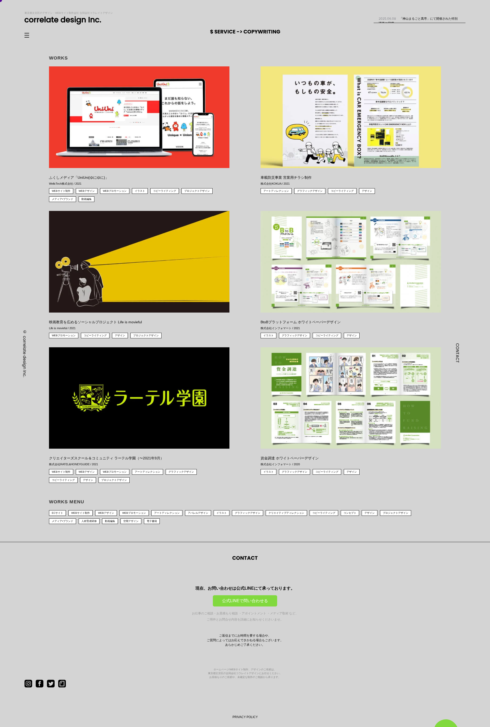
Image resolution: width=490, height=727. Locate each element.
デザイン (367, 190)
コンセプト (350, 512)
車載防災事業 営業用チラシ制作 (286, 180)
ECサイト (57, 512)
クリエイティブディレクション (286, 512)
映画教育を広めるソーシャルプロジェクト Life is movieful (95, 325)
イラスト (140, 190)
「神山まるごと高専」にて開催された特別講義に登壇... (418, 20)
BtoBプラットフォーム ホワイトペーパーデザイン (301, 325)
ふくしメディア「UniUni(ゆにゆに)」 (79, 180)
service (225, 31)
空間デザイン (131, 521)
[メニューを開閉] (30, 35)
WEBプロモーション (115, 190)
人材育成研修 (89, 521)
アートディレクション (276, 190)
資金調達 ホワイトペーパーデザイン (290, 461)
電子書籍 (152, 521)
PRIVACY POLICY (245, 717)
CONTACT (457, 353)
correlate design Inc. (25, 356)
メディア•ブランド (62, 199)
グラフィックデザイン (310, 190)
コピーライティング (164, 190)
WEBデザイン (87, 190)
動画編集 (86, 199)
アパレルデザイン (198, 512)
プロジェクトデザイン (197, 190)
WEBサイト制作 (61, 190)
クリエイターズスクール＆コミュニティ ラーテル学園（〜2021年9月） (106, 461)
